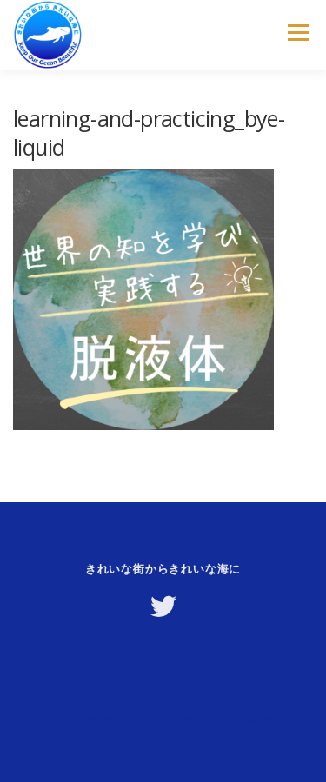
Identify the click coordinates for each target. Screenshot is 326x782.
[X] (163, 606)
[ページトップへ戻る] (163, 680)
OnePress (94, 740)
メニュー (298, 32)
